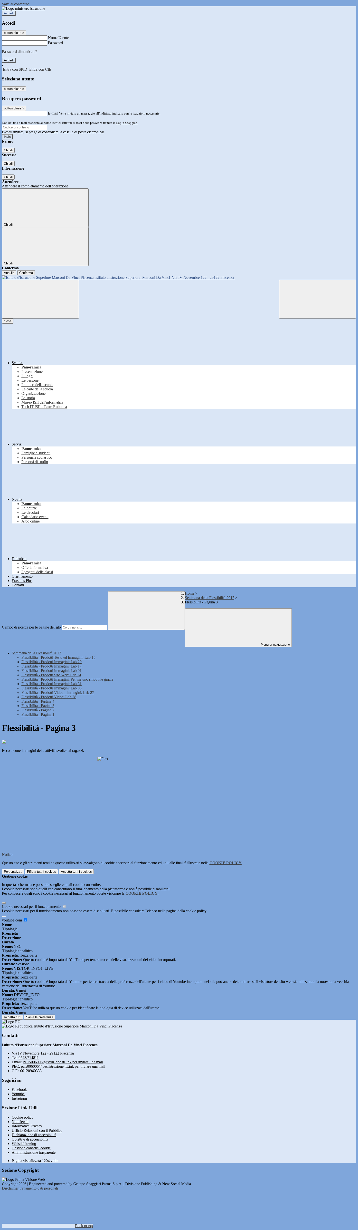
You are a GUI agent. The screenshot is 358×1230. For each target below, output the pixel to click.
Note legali (20, 1122)
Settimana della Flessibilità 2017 (209, 598)
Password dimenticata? (19, 51)
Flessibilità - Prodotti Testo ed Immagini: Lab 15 (58, 657)
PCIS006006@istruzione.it (63, 1062)
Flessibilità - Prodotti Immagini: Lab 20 (51, 662)
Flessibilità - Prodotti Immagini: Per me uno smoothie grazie (67, 679)
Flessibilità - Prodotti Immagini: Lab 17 (51, 666)
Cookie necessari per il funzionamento (32, 906)
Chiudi (8, 150)
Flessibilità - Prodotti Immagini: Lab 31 (51, 684)
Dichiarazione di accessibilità (34, 1135)
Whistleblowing (24, 1144)
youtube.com (12, 920)
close (7, 321)
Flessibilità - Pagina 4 (37, 701)
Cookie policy (22, 1117)
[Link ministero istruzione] (23, 8)
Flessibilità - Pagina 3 (37, 706)
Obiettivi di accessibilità (30, 1139)
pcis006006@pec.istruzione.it (63, 1066)
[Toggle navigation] (40, 299)
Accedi (9, 13)
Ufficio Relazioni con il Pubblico (37, 1130)
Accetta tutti (76, 871)
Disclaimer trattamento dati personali (30, 1188)
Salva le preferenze (39, 1017)
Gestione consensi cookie (31, 1148)
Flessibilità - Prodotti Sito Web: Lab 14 (51, 675)
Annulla (9, 273)
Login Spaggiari (127, 123)
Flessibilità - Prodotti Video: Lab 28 (48, 697)
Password (55, 43)
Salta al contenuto (15, 4)
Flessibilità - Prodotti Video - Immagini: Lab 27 (57, 692)
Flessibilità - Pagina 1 (37, 714)
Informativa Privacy (27, 1126)
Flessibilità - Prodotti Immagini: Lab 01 (51, 670)
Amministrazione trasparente (34, 1152)
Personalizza (13, 871)
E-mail (53, 113)
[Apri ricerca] (317, 299)
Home (189, 593)
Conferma (26, 273)
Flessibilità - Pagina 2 (37, 710)
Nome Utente (58, 38)
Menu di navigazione (275, 644)
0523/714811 (29, 1058)
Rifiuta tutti (41, 871)
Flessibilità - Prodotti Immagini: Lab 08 (51, 688)
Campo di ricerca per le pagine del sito (31, 627)
